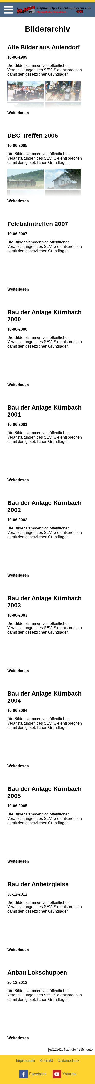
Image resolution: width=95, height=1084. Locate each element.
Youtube (69, 1074)
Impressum (25, 1060)
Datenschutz (68, 1060)
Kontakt (46, 1060)
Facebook (38, 1074)
